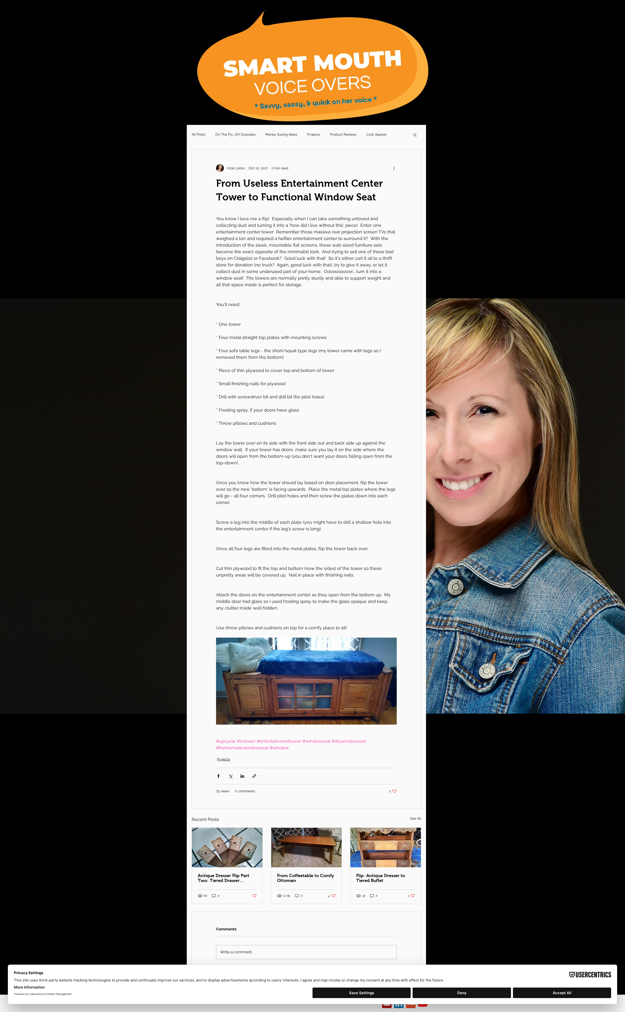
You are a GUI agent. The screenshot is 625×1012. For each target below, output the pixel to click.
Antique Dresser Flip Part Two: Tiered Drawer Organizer (223, 878)
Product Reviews (343, 134)
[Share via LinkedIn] (242, 776)
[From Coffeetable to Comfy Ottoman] (306, 847)
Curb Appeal (376, 134)
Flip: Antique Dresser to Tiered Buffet (380, 878)
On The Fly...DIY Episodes (235, 134)
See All (415, 818)
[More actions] (394, 168)
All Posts (199, 134)
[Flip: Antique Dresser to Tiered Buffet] (385, 847)
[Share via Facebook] (218, 776)
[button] (415, 135)
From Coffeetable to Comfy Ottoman (305, 878)
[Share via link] (254, 776)
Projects (313, 134)
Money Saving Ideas (281, 134)
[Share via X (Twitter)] (230, 776)
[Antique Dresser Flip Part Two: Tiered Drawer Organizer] (227, 847)
